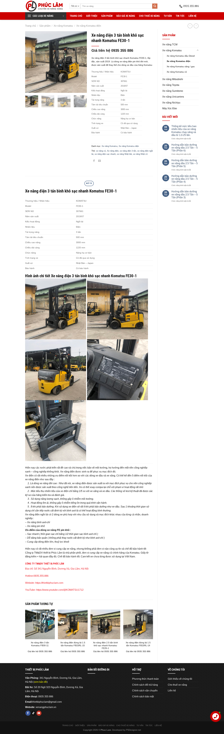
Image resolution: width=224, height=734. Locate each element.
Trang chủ (76, 15)
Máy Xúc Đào (169, 108)
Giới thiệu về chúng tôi (180, 679)
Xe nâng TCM (169, 44)
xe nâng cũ (101, 151)
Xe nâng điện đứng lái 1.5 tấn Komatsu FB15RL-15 (72, 644)
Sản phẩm (106, 15)
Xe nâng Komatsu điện (88, 25)
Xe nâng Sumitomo (172, 91)
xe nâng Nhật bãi (124, 154)
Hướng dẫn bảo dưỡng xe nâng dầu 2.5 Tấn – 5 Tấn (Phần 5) (184, 163)
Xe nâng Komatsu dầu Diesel (181, 56)
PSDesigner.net (133, 730)
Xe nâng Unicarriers (173, 96)
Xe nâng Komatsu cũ (177, 72)
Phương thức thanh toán (145, 679)
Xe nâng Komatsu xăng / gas (181, 66)
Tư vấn (168, 15)
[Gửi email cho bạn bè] (99, 160)
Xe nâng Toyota (170, 85)
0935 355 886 (45, 696)
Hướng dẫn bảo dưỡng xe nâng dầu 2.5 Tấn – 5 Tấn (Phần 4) (184, 179)
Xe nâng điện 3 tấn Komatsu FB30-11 (40, 644)
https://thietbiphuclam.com (49, 583)
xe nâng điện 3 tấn (128, 151)
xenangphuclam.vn (46, 707)
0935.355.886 (41, 576)
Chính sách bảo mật (143, 696)
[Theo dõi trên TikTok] (33, 713)
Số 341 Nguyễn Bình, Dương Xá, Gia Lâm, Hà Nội (61, 568)
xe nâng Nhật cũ (140, 154)
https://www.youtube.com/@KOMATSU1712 (60, 590)
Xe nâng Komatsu (63, 25)
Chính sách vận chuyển (145, 690)
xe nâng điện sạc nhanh (105, 154)
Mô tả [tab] (89, 183)
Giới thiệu (91, 15)
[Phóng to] (29, 89)
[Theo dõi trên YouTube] (38, 713)
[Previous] (30, 62)
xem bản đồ (40, 682)
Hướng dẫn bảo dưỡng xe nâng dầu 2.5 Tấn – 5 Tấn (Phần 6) (184, 147)
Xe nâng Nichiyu (171, 102)
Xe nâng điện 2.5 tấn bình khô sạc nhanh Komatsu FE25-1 (105, 645)
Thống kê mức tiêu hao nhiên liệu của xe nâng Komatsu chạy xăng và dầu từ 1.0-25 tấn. (183, 130)
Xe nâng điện (113, 151)
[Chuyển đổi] (197, 50)
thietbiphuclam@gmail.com (47, 702)
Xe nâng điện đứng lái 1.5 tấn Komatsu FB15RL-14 (138, 644)
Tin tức (180, 15)
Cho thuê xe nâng (149, 15)
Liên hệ (192, 15)
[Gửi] (154, 6)
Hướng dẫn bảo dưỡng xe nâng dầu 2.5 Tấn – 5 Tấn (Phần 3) (184, 194)
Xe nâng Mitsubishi (172, 79)
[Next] (81, 62)
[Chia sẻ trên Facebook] (94, 160)
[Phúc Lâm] (45, 6)
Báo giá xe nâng (125, 15)
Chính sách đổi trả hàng (145, 684)
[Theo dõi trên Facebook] (27, 713)
